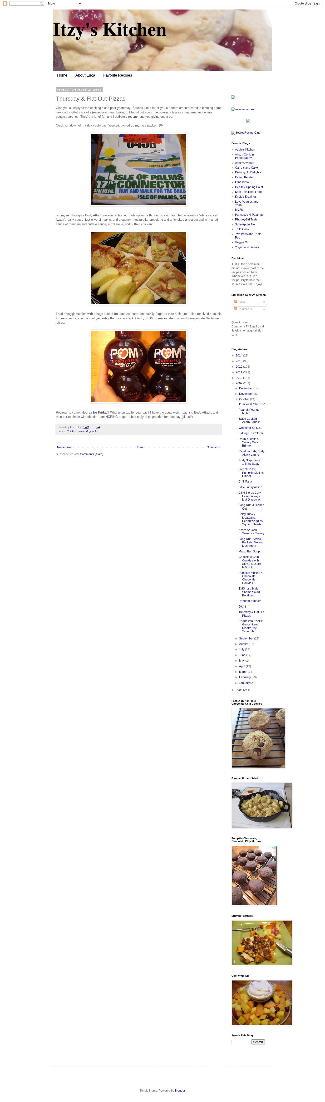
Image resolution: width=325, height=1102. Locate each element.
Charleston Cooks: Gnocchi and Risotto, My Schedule (251, 626)
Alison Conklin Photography (244, 156)
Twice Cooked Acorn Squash (250, 420)
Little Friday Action (250, 487)
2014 (239, 355)
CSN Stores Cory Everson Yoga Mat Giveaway (250, 496)
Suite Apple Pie (245, 224)
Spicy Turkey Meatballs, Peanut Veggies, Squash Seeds (251, 519)
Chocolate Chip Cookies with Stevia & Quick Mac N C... (250, 562)
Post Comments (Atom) (88, 454)
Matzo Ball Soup (249, 551)
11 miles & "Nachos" (252, 404)
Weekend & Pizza (250, 427)
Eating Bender (244, 177)
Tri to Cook (242, 229)
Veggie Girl (242, 242)
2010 (239, 378)
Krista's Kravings (245, 196)
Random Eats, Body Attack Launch (251, 453)
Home (62, 75)
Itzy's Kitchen (110, 28)
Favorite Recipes (117, 75)
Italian (81, 431)
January (244, 683)
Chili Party (245, 481)
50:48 (242, 606)
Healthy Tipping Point (249, 187)
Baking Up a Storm (251, 433)
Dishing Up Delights (248, 172)
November (246, 393)
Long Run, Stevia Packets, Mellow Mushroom (251, 542)
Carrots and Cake (246, 167)
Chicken (71, 431)
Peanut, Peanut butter (249, 411)
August (244, 644)
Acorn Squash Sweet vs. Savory (251, 531)
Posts (241, 301)
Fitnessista (242, 182)
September (246, 638)
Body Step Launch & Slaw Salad (250, 462)
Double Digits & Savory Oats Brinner (249, 442)
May (242, 660)
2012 (239, 366)
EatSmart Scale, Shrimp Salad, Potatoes (250, 592)
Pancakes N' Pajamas (249, 214)
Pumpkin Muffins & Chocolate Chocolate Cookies (251, 578)
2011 (239, 372)
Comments (244, 309)
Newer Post (64, 447)
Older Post (213, 447)
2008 (239, 690)
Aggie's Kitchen (245, 149)
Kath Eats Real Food (248, 192)
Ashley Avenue (244, 163)
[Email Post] (97, 427)
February (245, 677)
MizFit (239, 209)
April (242, 666)
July (242, 649)
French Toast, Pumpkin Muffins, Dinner (251, 473)
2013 (239, 361)
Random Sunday (250, 601)
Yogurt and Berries (247, 247)
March (243, 671)
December (246, 388)
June (242, 655)
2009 (239, 383)
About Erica (85, 75)
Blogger (180, 1090)
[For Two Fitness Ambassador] (233, 98)
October (244, 399)
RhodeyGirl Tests (246, 219)
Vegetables (92, 431)
